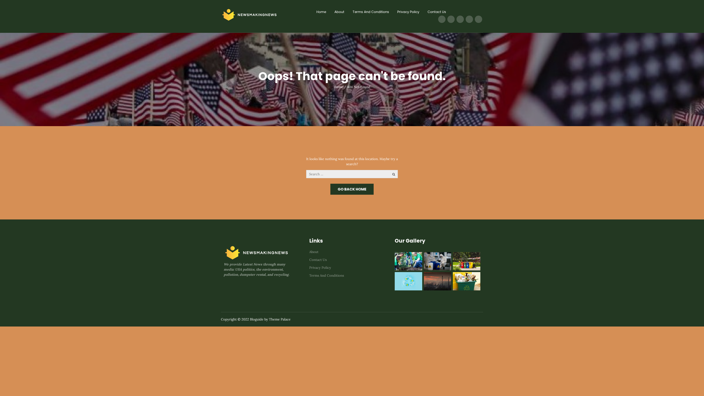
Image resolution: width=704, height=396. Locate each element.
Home (321, 12)
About (339, 12)
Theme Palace (280, 319)
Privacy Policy (408, 12)
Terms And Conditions (371, 12)
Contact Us (437, 12)
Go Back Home (352, 189)
